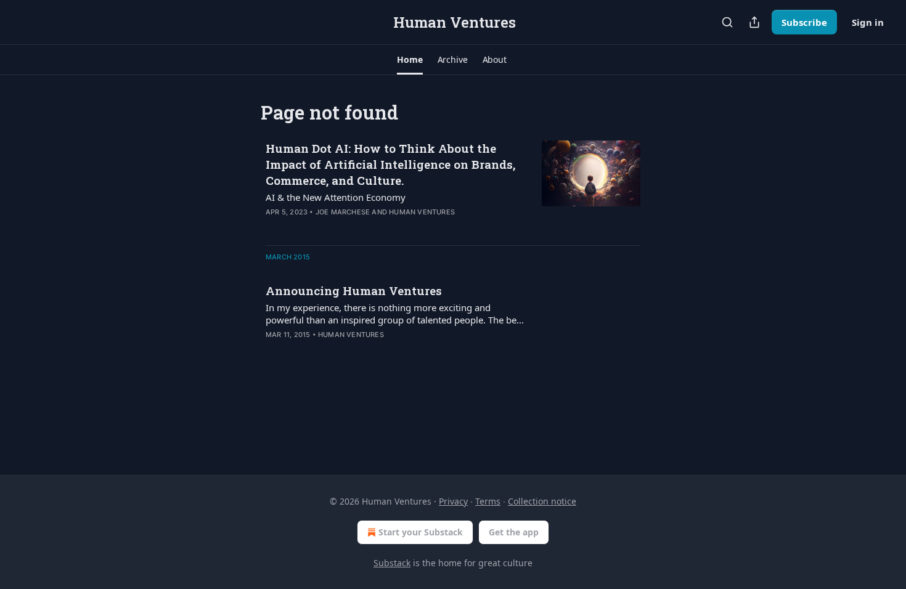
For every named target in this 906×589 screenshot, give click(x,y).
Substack (391, 563)
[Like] (274, 350)
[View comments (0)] (356, 350)
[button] (410, 60)
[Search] (727, 22)
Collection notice (542, 501)
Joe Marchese (343, 212)
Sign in (868, 22)
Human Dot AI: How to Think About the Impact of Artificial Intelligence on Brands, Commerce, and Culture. (390, 164)
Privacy (453, 501)
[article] (453, 188)
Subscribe (804, 22)
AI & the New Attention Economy (336, 197)
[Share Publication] (754, 22)
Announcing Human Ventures (354, 290)
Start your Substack (420, 532)
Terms (487, 501)
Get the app (514, 532)
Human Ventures (422, 212)
